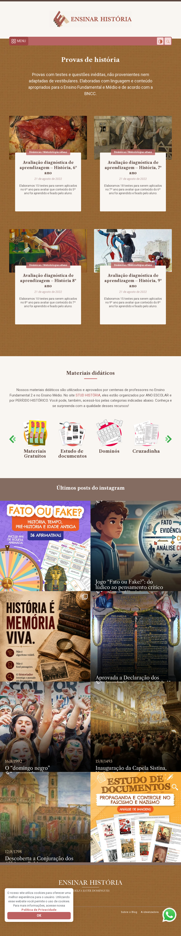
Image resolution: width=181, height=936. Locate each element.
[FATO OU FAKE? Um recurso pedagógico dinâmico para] (45, 546)
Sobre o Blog (129, 912)
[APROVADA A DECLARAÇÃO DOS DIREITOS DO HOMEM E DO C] (135, 636)
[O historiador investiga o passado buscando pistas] (45, 636)
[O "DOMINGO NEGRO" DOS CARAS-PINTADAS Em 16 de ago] (45, 727)
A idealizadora (150, 912)
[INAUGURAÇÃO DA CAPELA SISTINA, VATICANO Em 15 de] (135, 727)
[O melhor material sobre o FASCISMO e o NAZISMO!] (135, 817)
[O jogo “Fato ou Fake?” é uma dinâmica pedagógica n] (135, 546)
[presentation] (12, 439)
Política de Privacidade (39, 910)
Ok (39, 915)
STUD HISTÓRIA (88, 395)
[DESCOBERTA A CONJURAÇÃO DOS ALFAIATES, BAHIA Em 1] (45, 817)
